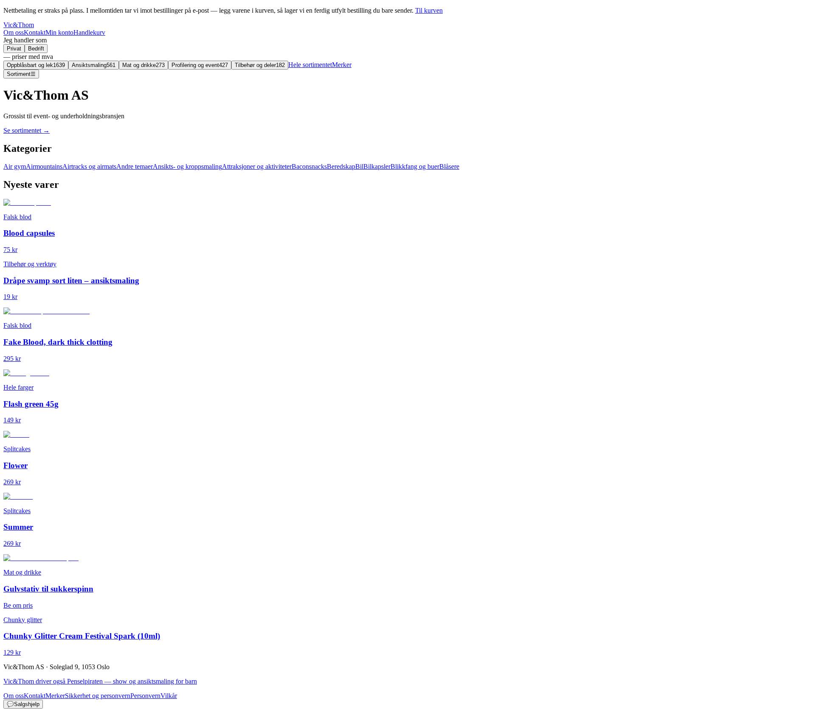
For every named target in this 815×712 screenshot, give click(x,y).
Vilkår (168, 695)
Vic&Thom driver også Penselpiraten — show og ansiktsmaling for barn (100, 681)
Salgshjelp (23, 704)
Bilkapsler (377, 166)
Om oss (13, 32)
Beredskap (341, 166)
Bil (359, 166)
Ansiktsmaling (93, 65)
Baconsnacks (309, 166)
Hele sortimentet (310, 64)
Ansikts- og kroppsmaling (187, 166)
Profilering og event (199, 65)
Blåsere (449, 166)
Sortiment (21, 74)
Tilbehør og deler (260, 65)
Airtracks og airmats (89, 166)
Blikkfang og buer (415, 166)
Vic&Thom (18, 24)
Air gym (14, 166)
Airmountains (44, 166)
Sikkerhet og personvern (97, 695)
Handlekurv (89, 32)
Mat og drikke (143, 65)
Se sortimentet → (26, 130)
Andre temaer (134, 166)
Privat (14, 48)
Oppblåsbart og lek (36, 65)
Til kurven (429, 10)
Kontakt (34, 32)
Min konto (59, 32)
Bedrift (36, 48)
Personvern (145, 695)
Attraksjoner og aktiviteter (257, 166)
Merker (341, 64)
